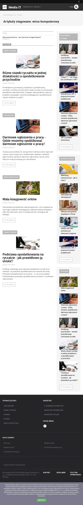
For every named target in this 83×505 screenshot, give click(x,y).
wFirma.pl (7, 443)
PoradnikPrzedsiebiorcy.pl (53, 447)
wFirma (71, 6)
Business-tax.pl (9, 447)
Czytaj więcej (9, 103)
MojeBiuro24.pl (49, 443)
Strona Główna (8, 15)
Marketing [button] (36, 6)
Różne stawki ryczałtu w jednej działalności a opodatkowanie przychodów (24, 76)
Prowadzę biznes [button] (27, 6)
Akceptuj (41, 500)
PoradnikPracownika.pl (11, 452)
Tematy (19, 15)
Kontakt (46, 472)
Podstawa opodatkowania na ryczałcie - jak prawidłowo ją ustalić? (23, 257)
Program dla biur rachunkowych (14, 465)
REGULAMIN (61, 472)
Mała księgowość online (20, 199)
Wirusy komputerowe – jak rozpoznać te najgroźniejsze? (22, 37)
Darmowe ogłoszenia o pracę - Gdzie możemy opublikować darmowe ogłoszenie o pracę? (24, 140)
